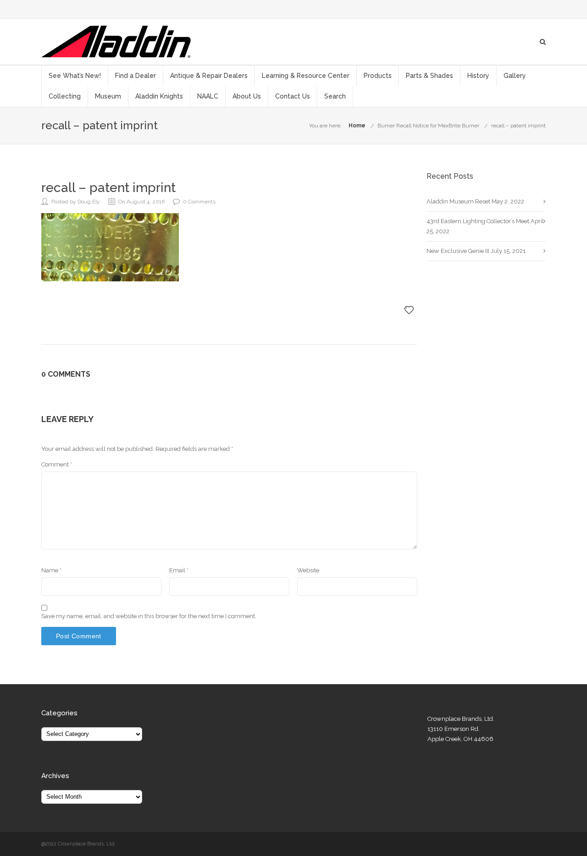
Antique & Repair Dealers (209, 75)
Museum (108, 96)
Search (335, 96)
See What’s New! (75, 75)
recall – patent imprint (518, 125)
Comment (56, 464)
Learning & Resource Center (305, 75)
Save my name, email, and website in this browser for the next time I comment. (148, 616)
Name (51, 570)
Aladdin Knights (159, 96)
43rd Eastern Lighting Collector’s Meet (477, 221)
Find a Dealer (135, 75)
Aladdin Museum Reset (458, 201)
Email (178, 570)
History (478, 75)
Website (308, 570)
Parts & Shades (429, 75)
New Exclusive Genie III (457, 250)
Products (378, 75)
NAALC (207, 96)
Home (357, 125)
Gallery (515, 75)
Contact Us (292, 96)
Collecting (65, 96)
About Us (247, 96)
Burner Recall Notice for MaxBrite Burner (428, 125)
